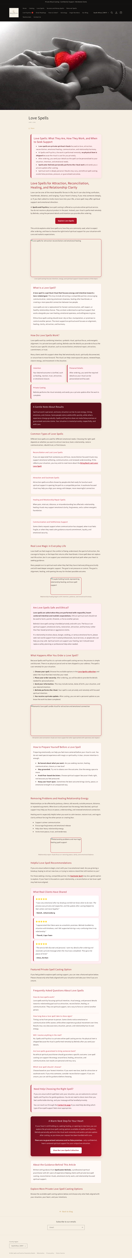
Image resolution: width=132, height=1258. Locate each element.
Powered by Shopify (29, 1253)
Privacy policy (50, 1253)
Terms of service (60, 1253)
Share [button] (32, 128)
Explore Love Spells (66, 221)
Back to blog (67, 1211)
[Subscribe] (82, 1227)
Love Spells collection (87, 671)
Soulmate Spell (76, 876)
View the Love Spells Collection (66, 1150)
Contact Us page (64, 1105)
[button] (112, 12)
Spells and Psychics (19, 1253)
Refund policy (40, 1253)
